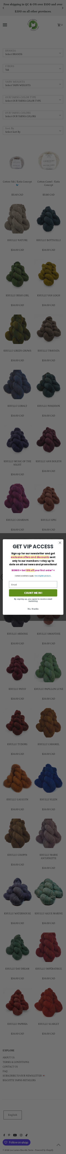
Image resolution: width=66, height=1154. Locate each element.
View (36, 576)
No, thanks (33, 608)
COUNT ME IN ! (33, 593)
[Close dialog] (60, 542)
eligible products (44, 576)
